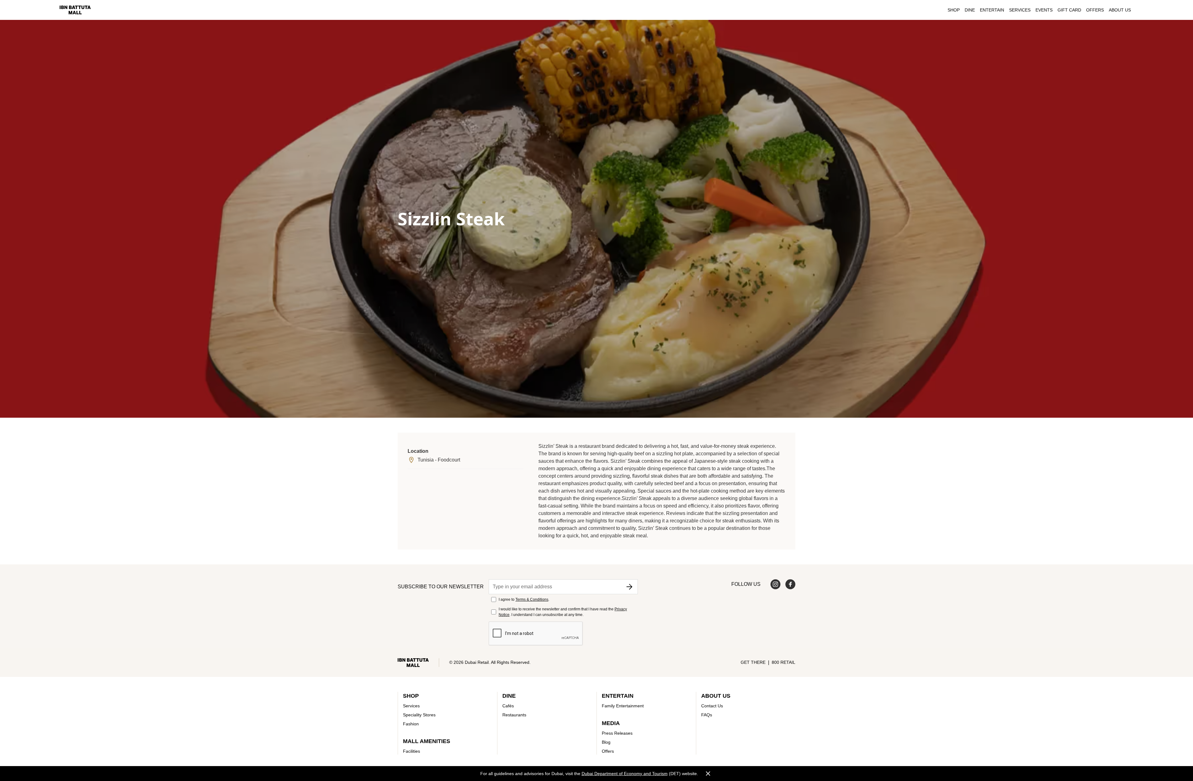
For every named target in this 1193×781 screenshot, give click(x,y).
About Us (1120, 9)
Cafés (508, 705)
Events (1044, 9)
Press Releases (617, 733)
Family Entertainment (623, 705)
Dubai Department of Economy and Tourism (625, 773)
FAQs (706, 714)
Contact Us (712, 705)
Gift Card (1069, 9)
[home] (75, 10)
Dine (970, 9)
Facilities (411, 751)
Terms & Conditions (531, 599)
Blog (606, 742)
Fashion (411, 723)
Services (1020, 9)
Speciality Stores (419, 714)
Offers (1095, 9)
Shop (954, 9)
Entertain (992, 9)
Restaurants (514, 714)
